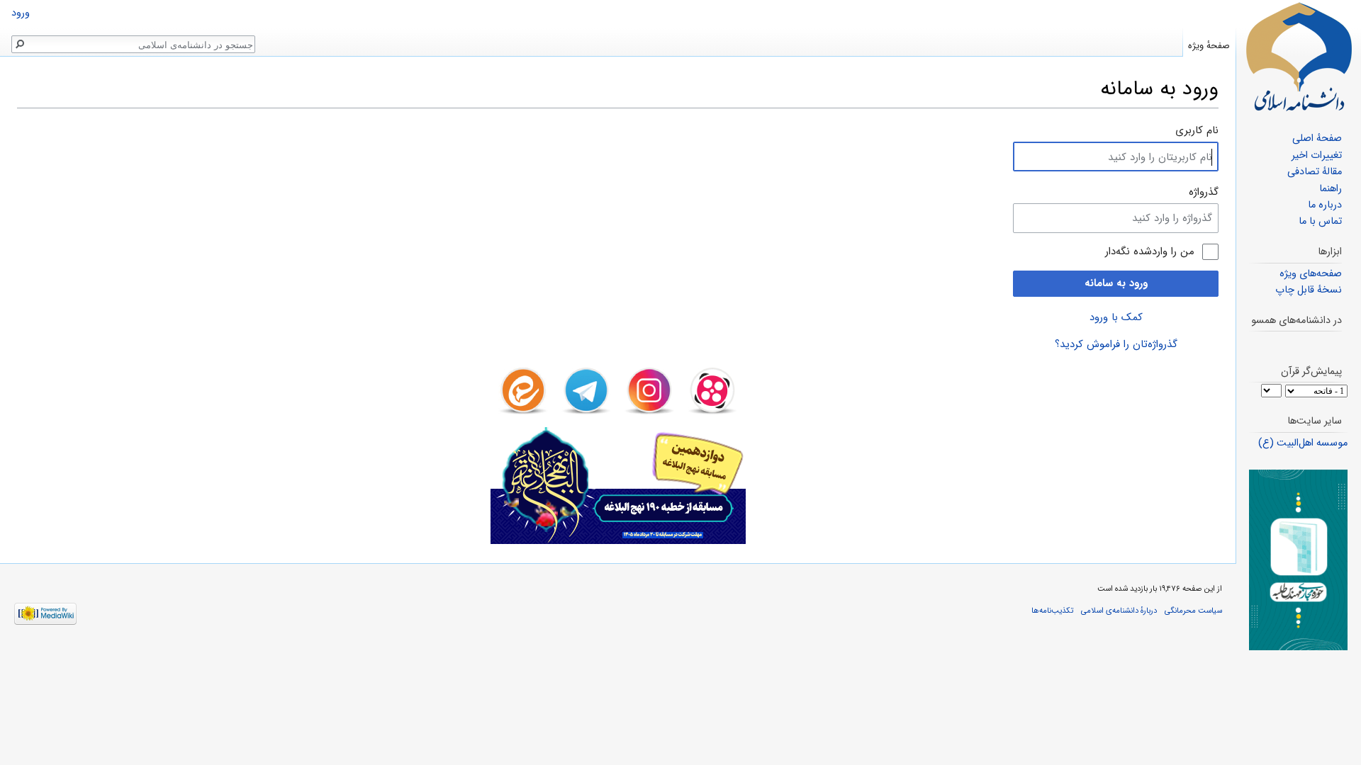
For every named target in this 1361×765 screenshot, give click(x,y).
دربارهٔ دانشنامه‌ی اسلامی (1119, 610)
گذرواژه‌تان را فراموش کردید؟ (1116, 344)
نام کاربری (1197, 130)
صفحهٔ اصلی (1317, 138)
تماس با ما (1320, 221)
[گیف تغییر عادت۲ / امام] (1298, 560)
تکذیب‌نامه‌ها (1052, 610)
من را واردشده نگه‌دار (1149, 252)
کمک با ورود (1116, 317)
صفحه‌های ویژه (1310, 274)
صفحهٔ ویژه (1209, 45)
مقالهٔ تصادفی (1314, 172)
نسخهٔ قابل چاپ (1308, 290)
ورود (20, 13)
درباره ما (1325, 205)
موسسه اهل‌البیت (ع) (1303, 443)
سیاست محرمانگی (1193, 610)
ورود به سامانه (1116, 283)
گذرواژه (1204, 191)
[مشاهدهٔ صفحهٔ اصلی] (1298, 56)
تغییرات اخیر (1317, 155)
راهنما (1330, 189)
